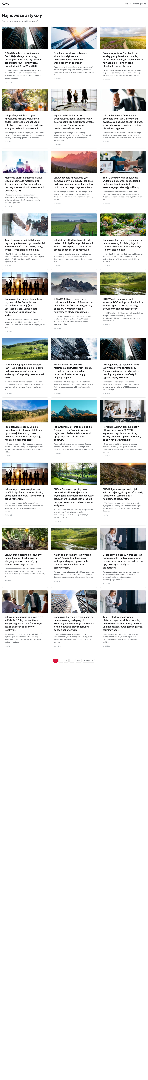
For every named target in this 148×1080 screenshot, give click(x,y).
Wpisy (128, 4)
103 (78, 661)
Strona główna (139, 4)
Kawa (5, 3)
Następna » (88, 661)
